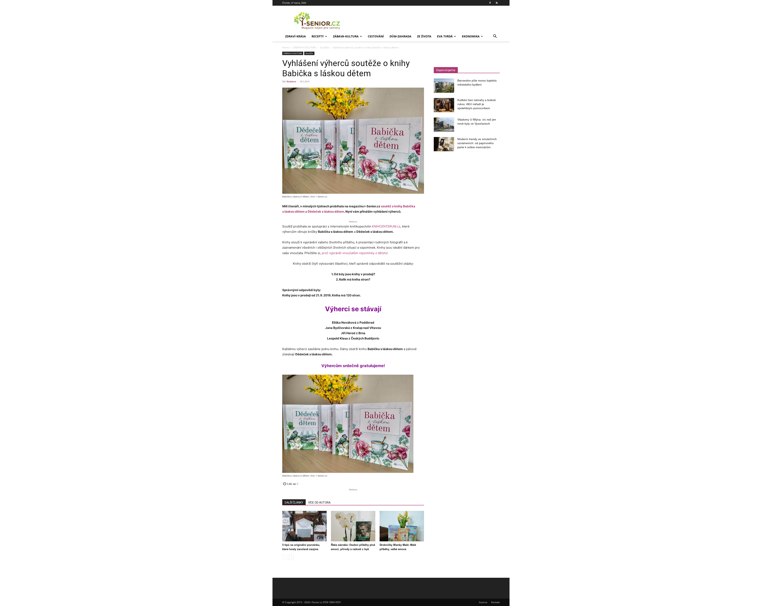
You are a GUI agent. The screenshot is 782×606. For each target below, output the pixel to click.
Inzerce (483, 602)
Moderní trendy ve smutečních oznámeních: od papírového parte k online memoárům (477, 143)
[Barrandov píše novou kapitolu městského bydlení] (444, 85)
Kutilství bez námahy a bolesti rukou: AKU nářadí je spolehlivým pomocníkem (476, 104)
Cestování (376, 36)
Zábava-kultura (346, 36)
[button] (495, 37)
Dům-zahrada (400, 36)
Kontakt (495, 602)
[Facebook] (490, 3)
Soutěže (324, 47)
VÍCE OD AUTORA (319, 502)
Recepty (318, 36)
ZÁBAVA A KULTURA (304, 47)
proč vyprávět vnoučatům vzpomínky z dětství (355, 253)
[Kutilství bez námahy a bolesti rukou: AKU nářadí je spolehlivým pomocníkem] (444, 105)
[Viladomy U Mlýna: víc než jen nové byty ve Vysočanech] (444, 125)
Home (285, 47)
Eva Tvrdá (445, 36)
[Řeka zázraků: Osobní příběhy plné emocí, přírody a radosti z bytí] (353, 526)
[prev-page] (284, 557)
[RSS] (497, 3)
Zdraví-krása (295, 36)
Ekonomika (471, 36)
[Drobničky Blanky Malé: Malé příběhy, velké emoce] (402, 526)
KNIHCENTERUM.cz (386, 226)
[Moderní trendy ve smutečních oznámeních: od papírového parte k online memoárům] (444, 144)
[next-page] (291, 557)
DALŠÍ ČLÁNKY (294, 502)
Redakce (291, 81)
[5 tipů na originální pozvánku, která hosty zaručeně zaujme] (304, 526)
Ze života (424, 36)
